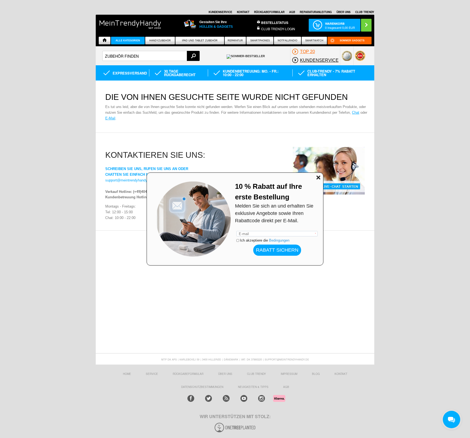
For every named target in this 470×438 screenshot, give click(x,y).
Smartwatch (314, 40)
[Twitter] (208, 398)
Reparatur (235, 40)
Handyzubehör (160, 40)
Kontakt (243, 12)
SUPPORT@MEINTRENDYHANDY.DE (287, 359)
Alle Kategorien (128, 40)
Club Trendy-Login (278, 28)
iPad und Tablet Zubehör (200, 40)
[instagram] (261, 398)
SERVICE (152, 374)
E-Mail (110, 118)
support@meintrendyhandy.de (128, 180)
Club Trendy (256, 374)
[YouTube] (243, 398)
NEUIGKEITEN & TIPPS (253, 387)
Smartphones (260, 40)
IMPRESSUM (289, 374)
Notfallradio (287, 40)
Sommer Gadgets (352, 40)
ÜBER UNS (343, 12)
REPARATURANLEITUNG (316, 12)
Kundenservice (220, 12)
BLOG (316, 374)
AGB (292, 12)
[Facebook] (190, 398)
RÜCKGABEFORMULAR (269, 12)
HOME (127, 374)
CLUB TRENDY (364, 12)
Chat (355, 112)
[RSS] (226, 398)
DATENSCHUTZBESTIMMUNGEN (202, 387)
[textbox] (151, 56)
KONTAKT (341, 374)
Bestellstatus (274, 22)
